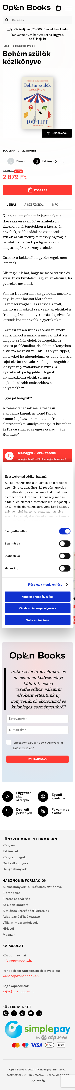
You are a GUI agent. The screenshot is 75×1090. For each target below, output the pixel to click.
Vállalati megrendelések (20, 922)
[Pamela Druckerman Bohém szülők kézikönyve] (37, 103)
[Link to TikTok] (22, 1013)
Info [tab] (54, 204)
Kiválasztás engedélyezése (37, 608)
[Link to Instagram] (6, 1013)
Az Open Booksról (16, 905)
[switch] (64, 543)
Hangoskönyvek (15, 869)
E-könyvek (11, 851)
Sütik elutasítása (37, 620)
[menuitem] (66, 8)
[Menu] (66, 8)
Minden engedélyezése (37, 596)
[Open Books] (27, 8)
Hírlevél (8, 928)
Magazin (9, 934)
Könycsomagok (14, 857)
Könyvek (9, 845)
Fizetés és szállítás (16, 899)
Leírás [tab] (12, 204)
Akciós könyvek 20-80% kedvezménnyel (33, 887)
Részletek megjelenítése (45, 584)
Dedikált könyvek (15, 863)
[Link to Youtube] (31, 1013)
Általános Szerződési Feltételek (26, 910)
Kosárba (41, 190)
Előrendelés (11, 893)
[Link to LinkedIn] (39, 1013)
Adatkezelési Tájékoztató (21, 916)
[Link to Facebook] (14, 1013)
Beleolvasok (59, 133)
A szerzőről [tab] (34, 204)
